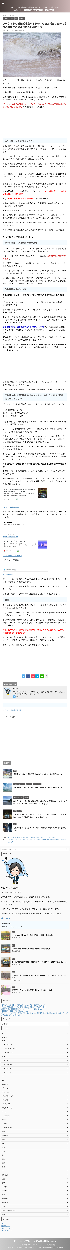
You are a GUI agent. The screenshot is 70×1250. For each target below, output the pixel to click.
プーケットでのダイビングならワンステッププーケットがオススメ (37, 787)
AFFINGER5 (60, 1247)
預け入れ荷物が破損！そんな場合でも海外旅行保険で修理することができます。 (32, 837)
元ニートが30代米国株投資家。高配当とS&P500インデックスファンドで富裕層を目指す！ (35, 1245)
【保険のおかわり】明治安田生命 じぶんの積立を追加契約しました (38, 774)
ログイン (4, 1223)
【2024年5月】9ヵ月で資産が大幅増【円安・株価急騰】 (33, 935)
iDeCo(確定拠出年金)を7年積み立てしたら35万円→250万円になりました (39, 962)
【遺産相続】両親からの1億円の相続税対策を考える (31, 949)
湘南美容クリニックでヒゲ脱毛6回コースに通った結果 (32, 990)
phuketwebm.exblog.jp (12, 556)
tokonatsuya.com (10, 574)
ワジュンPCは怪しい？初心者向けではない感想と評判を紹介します (23, 1007)
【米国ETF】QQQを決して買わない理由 (14, 1011)
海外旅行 (19, 710)
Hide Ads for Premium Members (13, 927)
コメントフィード (7, 1228)
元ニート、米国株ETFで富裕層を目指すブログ (35, 10)
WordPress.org (6, 1230)
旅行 (15, 710)
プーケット (7, 710)
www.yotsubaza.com (12, 507)
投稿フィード (5, 1226)
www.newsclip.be (10, 537)
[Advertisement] (35, 123)
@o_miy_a (5, 918)
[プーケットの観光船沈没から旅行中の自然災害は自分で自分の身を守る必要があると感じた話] (37, 676)
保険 (12, 710)
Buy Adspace (6, 923)
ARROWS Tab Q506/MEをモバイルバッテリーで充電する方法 (21, 1009)
